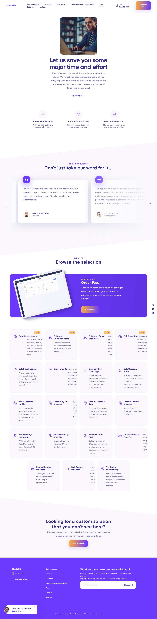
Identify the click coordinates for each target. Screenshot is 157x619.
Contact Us (143, 6)
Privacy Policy (89, 614)
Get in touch (78, 544)
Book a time (16, 611)
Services (47, 4)
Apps (101, 4)
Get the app (90, 310)
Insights (43, 7)
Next (150, 203)
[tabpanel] (53, 203)
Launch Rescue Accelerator (82, 4)
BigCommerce (33, 4)
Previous (6, 204)
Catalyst (30, 7)
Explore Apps (76, 96)
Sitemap (99, 614)
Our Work (61, 4)
